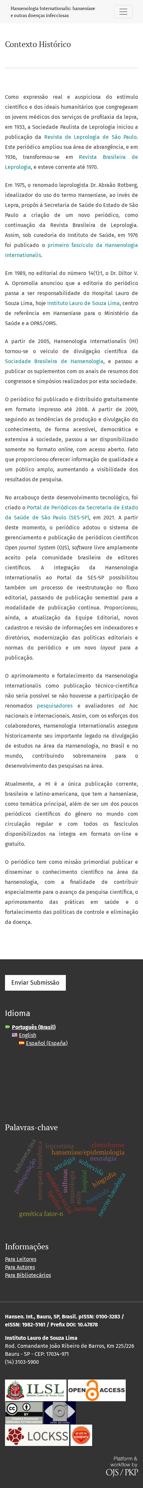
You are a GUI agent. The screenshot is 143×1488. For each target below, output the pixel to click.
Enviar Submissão (35, 982)
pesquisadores (54, 706)
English (27, 1035)
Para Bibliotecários (28, 1275)
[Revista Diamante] (81, 1435)
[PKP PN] (37, 1435)
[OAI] (60, 1412)
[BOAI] (97, 1390)
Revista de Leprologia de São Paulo (90, 137)
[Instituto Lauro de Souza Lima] (36, 1390)
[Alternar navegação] (123, 11)
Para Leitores (20, 1259)
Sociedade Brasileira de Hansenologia (54, 361)
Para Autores (20, 1267)
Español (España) (47, 1043)
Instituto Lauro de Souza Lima (83, 303)
